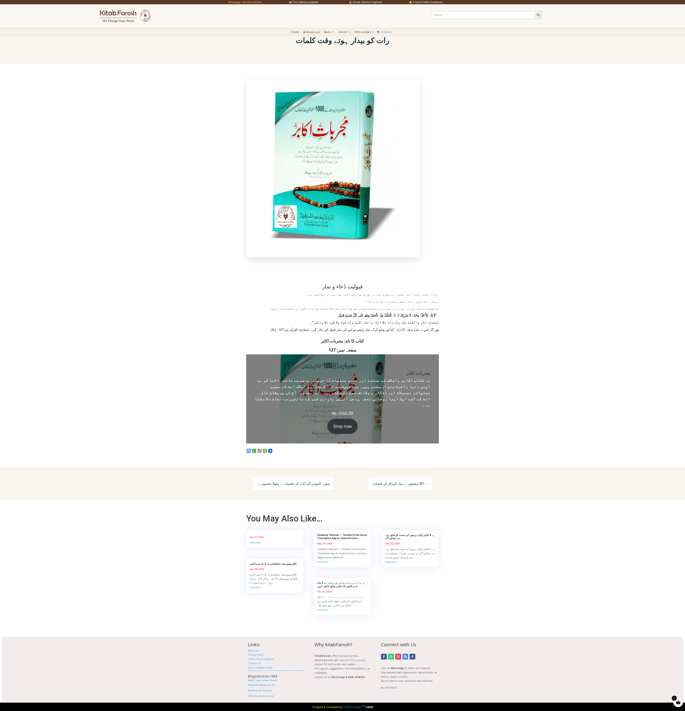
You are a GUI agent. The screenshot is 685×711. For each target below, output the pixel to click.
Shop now (342, 426)
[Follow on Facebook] (384, 656)
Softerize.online (352, 707)
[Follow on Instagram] (398, 656)
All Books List (311, 32)
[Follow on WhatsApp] (391, 656)
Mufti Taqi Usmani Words (262, 680)
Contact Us (254, 663)
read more (255, 542)
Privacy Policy (256, 654)
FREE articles (362, 32)
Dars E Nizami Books (260, 667)
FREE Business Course (261, 696)
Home (295, 32)
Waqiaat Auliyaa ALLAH (261, 685)
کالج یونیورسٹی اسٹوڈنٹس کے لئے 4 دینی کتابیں (273, 563)
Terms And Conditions (261, 659)
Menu (327, 32)
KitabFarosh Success (260, 690)
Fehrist (342, 32)
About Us (253, 650)
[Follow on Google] (405, 656)
